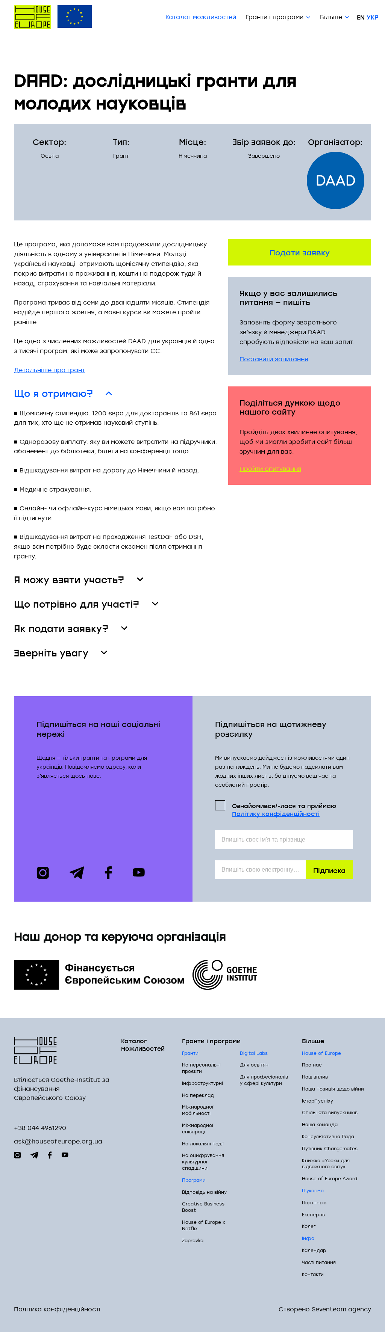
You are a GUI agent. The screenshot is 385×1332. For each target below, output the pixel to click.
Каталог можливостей (200, 17)
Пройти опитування (270, 469)
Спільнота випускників (330, 1112)
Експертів (313, 1214)
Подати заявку (300, 251)
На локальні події (203, 1143)
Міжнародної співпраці (197, 1128)
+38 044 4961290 (40, 1128)
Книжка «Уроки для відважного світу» (326, 1163)
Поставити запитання (273, 359)
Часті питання (319, 1262)
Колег (308, 1226)
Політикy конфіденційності (276, 814)
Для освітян (254, 1065)
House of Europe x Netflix (203, 1225)
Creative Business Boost (203, 1207)
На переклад (198, 1095)
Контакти (313, 1274)
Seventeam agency (341, 1309)
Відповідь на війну (204, 1192)
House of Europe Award (329, 1178)
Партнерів (314, 1202)
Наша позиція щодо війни (333, 1089)
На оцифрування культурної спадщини (203, 1161)
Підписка (329, 870)
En (361, 17)
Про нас (312, 1065)
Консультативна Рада (328, 1136)
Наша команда (320, 1124)
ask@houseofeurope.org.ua (58, 1141)
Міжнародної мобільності (197, 1110)
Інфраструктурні (202, 1083)
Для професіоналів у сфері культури (264, 1080)
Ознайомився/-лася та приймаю (284, 809)
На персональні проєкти (201, 1068)
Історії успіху (317, 1101)
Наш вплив (315, 1077)
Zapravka (192, 1240)
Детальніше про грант (49, 370)
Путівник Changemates (330, 1148)
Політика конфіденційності (57, 1309)
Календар (314, 1250)
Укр (373, 17)
